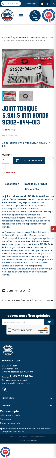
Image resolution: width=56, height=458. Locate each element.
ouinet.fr (34, 440)
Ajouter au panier (29, 160)
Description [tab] (12, 184)
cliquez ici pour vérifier (13, 431)
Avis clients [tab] (31, 189)
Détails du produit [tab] (35, 184)
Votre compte (9, 411)
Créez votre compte (10, 423)
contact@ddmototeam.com (16, 383)
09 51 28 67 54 (21, 376)
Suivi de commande (10, 415)
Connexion (30, 4)
